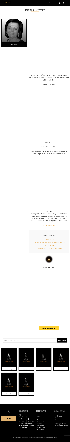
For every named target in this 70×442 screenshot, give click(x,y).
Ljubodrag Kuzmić (43, 369)
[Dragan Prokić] (26, 382)
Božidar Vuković (9, 394)
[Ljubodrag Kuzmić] (43, 357)
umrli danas (25, 437)
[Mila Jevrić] (61, 357)
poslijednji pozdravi (41, 437)
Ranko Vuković (50, 239)
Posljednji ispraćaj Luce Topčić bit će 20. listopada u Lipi (50, 242)
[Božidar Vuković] (9, 382)
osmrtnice (32, 437)
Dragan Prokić (26, 394)
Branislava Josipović (9, 369)
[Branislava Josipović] (9, 357)
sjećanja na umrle (52, 437)
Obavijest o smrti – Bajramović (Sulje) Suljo (50, 248)
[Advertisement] (14, 74)
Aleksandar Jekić (26, 369)
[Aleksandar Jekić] (26, 357)
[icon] (59, 3)
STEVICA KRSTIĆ (49, 245)
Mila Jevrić (61, 369)
